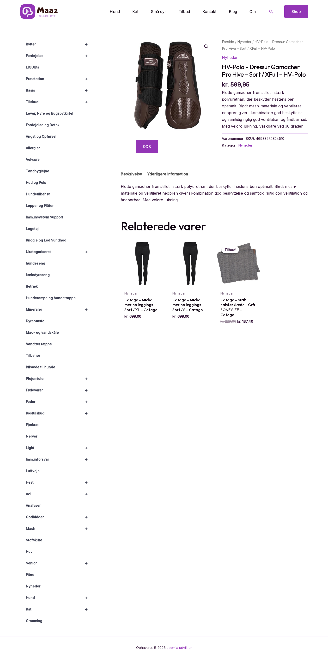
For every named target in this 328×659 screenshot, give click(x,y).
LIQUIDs (32, 67)
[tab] (131, 174)
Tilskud (57, 102)
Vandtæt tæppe (39, 344)
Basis (57, 90)
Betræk (32, 286)
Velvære (33, 159)
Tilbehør (33, 355)
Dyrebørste (35, 321)
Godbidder (57, 517)
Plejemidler (57, 379)
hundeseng (35, 263)
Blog (233, 11)
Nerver (31, 436)
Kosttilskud (57, 413)
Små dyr (158, 11)
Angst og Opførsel (41, 136)
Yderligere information (167, 174)
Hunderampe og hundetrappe (51, 298)
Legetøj (32, 229)
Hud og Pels (36, 182)
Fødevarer (57, 390)
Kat (135, 11)
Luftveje (33, 471)
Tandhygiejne (37, 171)
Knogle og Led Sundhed (46, 240)
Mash (57, 528)
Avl (57, 494)
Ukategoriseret (57, 252)
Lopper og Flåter (40, 205)
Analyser (33, 505)
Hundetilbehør (38, 194)
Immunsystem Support (44, 217)
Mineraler (57, 309)
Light (57, 448)
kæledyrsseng (38, 275)
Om (252, 11)
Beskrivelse (131, 174)
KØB (147, 146)
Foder (57, 402)
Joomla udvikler (179, 648)
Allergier (33, 148)
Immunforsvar (57, 459)
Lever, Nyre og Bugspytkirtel (49, 113)
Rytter (57, 44)
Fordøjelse (57, 56)
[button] (271, 12)
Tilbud (184, 11)
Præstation (57, 79)
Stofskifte (34, 540)
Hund (115, 11)
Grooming (34, 621)
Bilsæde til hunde (40, 367)
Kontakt (209, 11)
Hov (29, 551)
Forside (228, 42)
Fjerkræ (32, 425)
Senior (57, 563)
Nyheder (33, 586)
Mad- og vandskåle (42, 332)
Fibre (30, 575)
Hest (57, 482)
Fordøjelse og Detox (42, 125)
